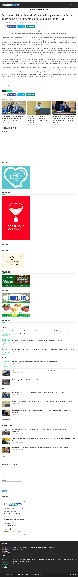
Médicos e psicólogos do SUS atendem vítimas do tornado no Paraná (33, 380)
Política (9, 91)
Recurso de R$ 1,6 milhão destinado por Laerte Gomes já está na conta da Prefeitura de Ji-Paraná (42, 401)
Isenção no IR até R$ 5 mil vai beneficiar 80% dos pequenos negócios (33, 547)
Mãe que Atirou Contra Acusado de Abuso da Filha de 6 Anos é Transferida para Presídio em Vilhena (43, 349)
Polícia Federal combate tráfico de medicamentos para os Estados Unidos (35, 371)
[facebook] (71, 574)
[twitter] (73, 574)
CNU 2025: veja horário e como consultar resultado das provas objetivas (34, 362)
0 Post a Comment (32, 22)
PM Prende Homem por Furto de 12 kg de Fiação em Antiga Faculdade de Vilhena (37, 340)
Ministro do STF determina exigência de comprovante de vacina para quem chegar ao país (40, 447)
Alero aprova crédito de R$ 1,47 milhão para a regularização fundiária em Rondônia (12, 118)
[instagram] (75, 574)
